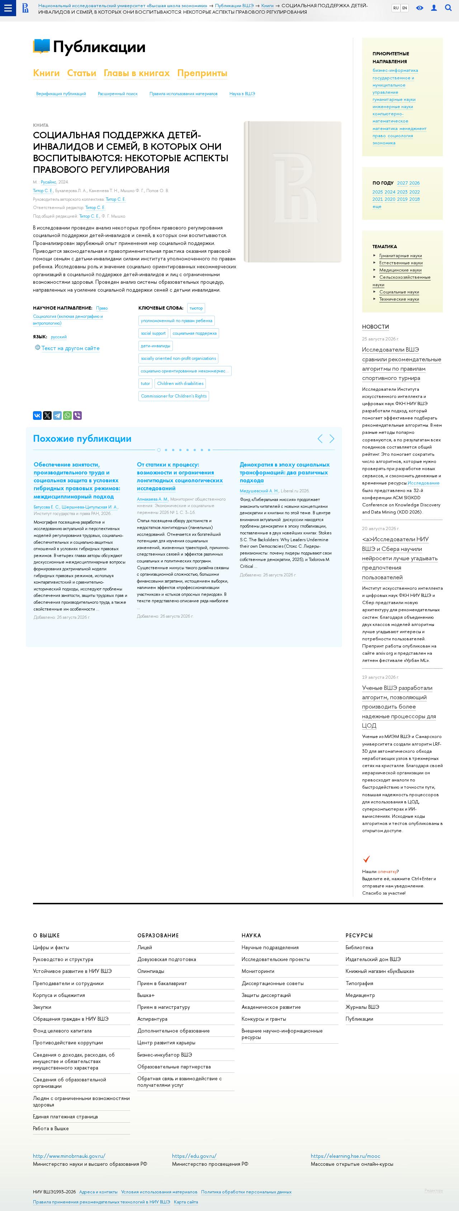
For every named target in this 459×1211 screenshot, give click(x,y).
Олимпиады (150, 971)
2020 (390, 199)
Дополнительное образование (173, 1030)
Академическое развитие (271, 1006)
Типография (359, 983)
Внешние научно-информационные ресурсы (282, 1033)
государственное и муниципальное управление (393, 84)
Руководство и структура (63, 959)
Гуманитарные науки (400, 255)
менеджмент (413, 128)
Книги (46, 72)
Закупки (42, 1006)
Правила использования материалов (184, 94)
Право (102, 308)
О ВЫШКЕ (46, 935)
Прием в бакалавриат (162, 983)
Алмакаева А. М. (152, 499)
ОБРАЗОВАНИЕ (158, 935)
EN (404, 7)
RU (396, 7)
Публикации (99, 46)
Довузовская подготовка (166, 959)
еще (377, 206)
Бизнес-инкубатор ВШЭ (164, 1054)
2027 (402, 183)
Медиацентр (360, 995)
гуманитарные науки (394, 99)
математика (385, 128)
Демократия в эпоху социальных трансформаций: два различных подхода (285, 472)
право (379, 135)
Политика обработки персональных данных (246, 1192)
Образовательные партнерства (174, 1066)
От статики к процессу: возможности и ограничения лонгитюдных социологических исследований (180, 476)
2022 (415, 192)
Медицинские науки (400, 269)
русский (59, 337)
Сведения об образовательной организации (69, 1082)
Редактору (434, 1190)
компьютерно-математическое (390, 117)
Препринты (202, 72)
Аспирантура (152, 1018)
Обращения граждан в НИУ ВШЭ (71, 1018)
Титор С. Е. (43, 191)
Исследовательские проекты (276, 959)
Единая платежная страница (65, 1116)
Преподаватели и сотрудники (68, 983)
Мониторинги (258, 971)
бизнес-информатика (395, 70)
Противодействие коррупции (68, 1042)
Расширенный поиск (118, 94)
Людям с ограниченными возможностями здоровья (81, 1101)
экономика (384, 142)
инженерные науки (393, 106)
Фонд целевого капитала (62, 1030)
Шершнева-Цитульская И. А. (90, 507)
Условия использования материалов (159, 1192)
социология (400, 135)
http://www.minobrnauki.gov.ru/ (69, 1155)
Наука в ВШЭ (242, 94)
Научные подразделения (270, 947)
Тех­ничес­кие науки (399, 299)
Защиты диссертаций (266, 995)
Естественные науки (401, 262)
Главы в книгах (137, 72)
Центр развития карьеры (166, 1042)
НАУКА (251, 935)
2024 (390, 192)
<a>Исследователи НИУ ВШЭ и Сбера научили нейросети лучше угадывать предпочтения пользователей (400, 558)
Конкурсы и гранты (264, 1018)
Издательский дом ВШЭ (373, 959)
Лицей (144, 947)
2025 (378, 192)
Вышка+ (146, 995)
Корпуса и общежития (59, 995)
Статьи (81, 72)
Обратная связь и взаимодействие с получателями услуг (179, 1081)
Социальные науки (399, 291)
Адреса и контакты (98, 1192)
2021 (378, 199)
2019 (402, 199)
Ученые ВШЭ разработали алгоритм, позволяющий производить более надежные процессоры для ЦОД (399, 706)
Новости (375, 326)
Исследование (424, 482)
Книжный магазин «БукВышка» (380, 971)
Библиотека (359, 947)
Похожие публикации (82, 438)
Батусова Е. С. (47, 507)
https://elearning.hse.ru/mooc (345, 1155)
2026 (415, 183)
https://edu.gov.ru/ (194, 1155)
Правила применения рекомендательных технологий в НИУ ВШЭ (101, 1202)
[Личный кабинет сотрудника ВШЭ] (434, 8)
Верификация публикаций (61, 94)
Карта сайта (186, 1202)
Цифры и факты (51, 947)
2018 (415, 199)
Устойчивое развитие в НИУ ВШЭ (72, 971)
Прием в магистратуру (163, 1006)
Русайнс (48, 182)
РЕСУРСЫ (359, 935)
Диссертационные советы (273, 983)
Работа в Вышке (51, 1128)
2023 (402, 192)
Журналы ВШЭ (362, 1006)
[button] (158, 450)
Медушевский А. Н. (259, 491)
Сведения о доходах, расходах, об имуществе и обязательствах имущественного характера (74, 1061)
